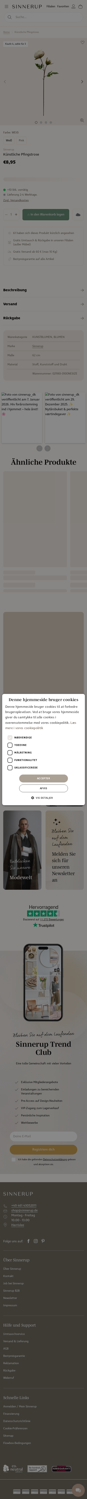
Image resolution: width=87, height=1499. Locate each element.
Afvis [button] (43, 788)
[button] (43, 797)
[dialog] (43, 749)
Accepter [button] (43, 778)
